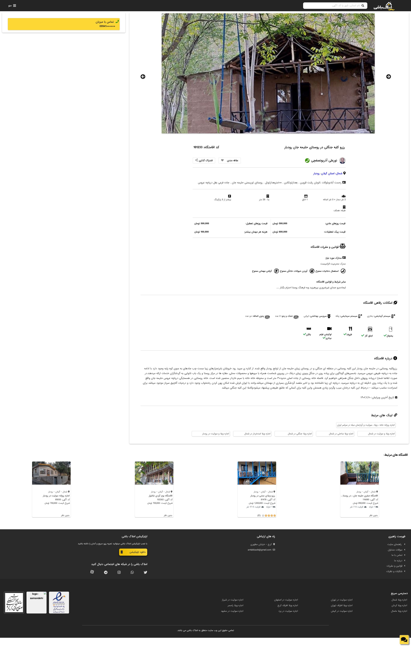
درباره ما (398, 561)
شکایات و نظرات (394, 571)
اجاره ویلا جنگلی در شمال (300, 433)
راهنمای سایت (394, 544)
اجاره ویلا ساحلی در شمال (341, 433)
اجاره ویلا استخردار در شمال (257, 433)
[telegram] (105, 573)
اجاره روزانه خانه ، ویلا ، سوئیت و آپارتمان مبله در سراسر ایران (366, 425)
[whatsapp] (132, 573)
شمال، (338, 173)
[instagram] (119, 573)
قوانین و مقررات (394, 566)
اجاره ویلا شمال (399, 600)
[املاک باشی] (384, 5)
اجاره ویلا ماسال (399, 611)
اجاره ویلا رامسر (235, 605)
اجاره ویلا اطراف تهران (341, 605)
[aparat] (92, 573)
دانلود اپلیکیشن (138, 552)
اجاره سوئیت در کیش (341, 611)
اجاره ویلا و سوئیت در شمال (381, 433)
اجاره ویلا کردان (399, 605)
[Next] (388, 77)
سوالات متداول (395, 550)
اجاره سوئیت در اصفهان (286, 600)
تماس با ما (397, 555)
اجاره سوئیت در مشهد (232, 611)
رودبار (316, 173)
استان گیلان (327, 173)
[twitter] (145, 573)
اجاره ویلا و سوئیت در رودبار (215, 433)
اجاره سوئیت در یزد (288, 611)
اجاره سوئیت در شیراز (232, 600)
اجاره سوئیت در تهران (341, 600)
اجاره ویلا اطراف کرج (288, 605)
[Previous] (143, 77)
